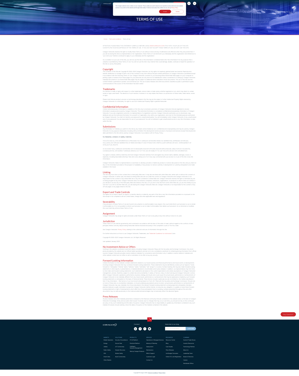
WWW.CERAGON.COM (157, 46)
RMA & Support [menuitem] (150, 353)
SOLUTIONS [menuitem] (118, 337)
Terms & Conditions (153, 372)
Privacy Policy (174, 7)
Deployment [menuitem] (149, 346)
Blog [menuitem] (167, 343)
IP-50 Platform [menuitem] (134, 340)
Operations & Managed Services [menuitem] (155, 340)
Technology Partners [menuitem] (189, 346)
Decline (177, 11)
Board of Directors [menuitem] (188, 356)
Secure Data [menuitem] (118, 343)
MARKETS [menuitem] (106, 337)
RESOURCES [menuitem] (169, 337)
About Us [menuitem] (185, 350)
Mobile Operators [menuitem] (108, 340)
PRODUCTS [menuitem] (133, 337)
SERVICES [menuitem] (149, 337)
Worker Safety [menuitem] (119, 353)
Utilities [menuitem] (106, 346)
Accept (165, 11)
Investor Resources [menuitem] (188, 343)
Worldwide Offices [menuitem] (188, 363)
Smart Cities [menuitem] (107, 356)
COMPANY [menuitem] (186, 337)
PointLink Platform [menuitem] (135, 343)
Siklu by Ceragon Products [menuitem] (137, 351)
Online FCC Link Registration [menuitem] (173, 356)
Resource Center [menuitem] (170, 340)
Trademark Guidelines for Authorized (160, 233)
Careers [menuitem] (185, 360)
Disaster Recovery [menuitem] (120, 350)
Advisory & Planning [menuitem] (151, 343)
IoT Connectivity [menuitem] (119, 346)
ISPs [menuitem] (105, 353)
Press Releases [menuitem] (170, 350)
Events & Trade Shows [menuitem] (189, 340)
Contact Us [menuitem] (149, 360)
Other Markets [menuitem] (107, 360)
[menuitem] (189, 3)
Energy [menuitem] (105, 343)
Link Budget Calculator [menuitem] (172, 353)
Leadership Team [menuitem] (188, 353)
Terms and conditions (115, 39)
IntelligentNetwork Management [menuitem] (136, 347)
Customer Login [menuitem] (150, 356)
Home (105, 39)
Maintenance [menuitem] (149, 350)
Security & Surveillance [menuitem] (121, 340)
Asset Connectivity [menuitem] (120, 356)
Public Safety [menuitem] (107, 350)
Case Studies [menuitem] (169, 346)
